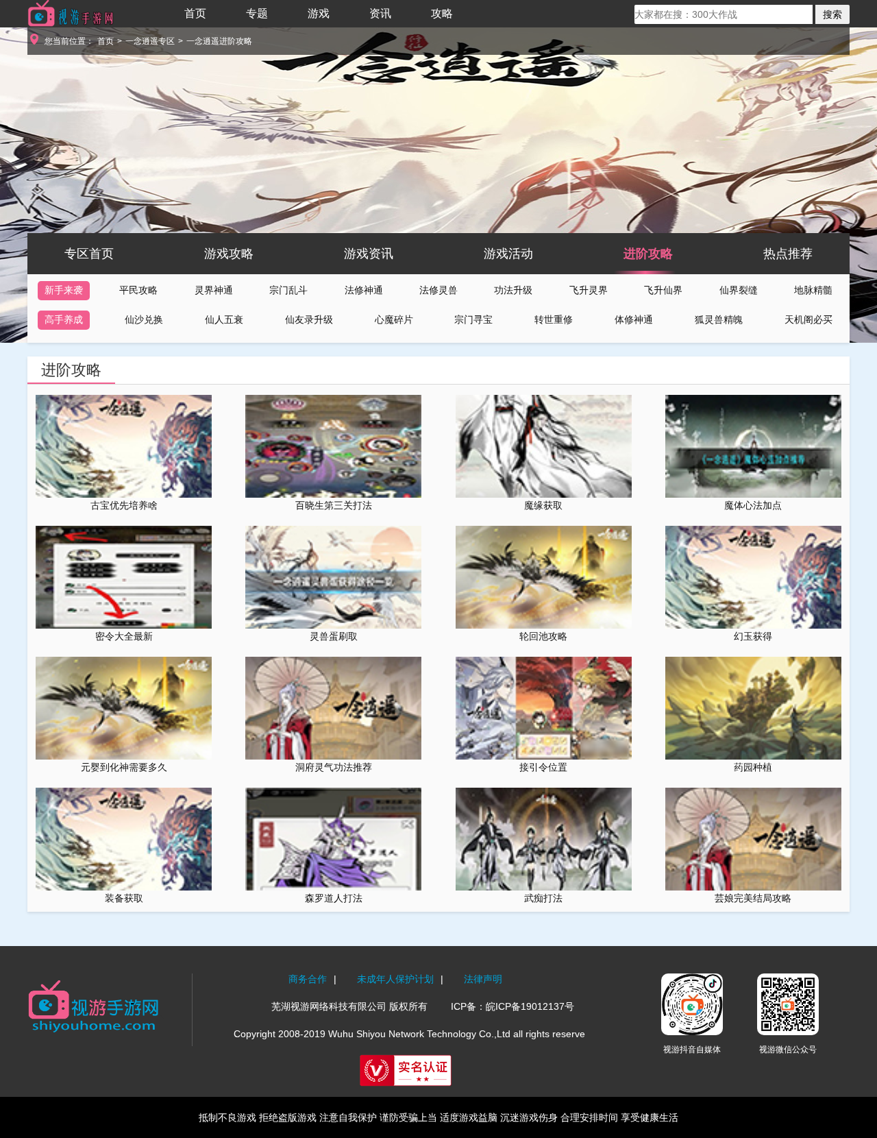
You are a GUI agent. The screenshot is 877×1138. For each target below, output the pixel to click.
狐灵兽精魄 (719, 319)
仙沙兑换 (144, 319)
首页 (195, 13)
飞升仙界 (663, 289)
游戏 (319, 13)
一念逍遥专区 (150, 41)
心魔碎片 (394, 319)
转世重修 (553, 319)
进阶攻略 (648, 254)
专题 (257, 13)
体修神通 (634, 319)
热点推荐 (788, 254)
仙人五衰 (224, 319)
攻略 (442, 13)
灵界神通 (214, 289)
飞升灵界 (588, 289)
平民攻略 (138, 289)
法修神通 (364, 289)
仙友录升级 (309, 319)
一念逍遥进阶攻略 (219, 41)
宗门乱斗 (288, 289)
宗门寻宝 (473, 319)
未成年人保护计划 (395, 978)
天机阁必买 (808, 319)
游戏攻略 (229, 254)
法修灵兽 (438, 289)
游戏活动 (508, 254)
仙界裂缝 (738, 289)
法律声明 (483, 978)
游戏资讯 (368, 254)
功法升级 (513, 289)
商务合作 (307, 978)
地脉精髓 (813, 289)
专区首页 (89, 254)
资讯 (380, 13)
